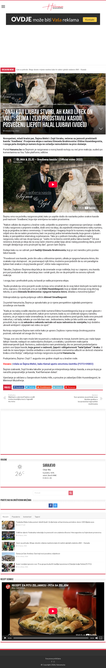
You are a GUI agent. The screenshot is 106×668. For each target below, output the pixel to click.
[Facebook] (51, 505)
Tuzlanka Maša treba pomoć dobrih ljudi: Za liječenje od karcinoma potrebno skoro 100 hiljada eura (55, 522)
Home (7, 104)
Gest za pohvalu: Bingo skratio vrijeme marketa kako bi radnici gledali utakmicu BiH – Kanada (51, 70)
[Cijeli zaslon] (101, 638)
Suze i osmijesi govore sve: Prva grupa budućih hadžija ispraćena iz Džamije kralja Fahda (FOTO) (54, 564)
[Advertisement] (53, 47)
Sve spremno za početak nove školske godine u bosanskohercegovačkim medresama (86, 399)
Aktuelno (15, 104)
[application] (53, 611)
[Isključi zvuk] (96, 638)
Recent (6, 517)
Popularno (16, 517)
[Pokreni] (5, 638)
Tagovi (37, 517)
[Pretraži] (71, 493)
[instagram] (55, 505)
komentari (27, 517)
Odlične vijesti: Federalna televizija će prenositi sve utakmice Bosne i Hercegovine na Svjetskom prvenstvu (58, 532)
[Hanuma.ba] (53, 6)
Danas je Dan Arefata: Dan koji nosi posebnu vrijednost (38, 553)
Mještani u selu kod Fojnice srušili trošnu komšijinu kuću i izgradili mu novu (21, 398)
